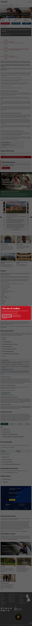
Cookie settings (4, 318)
